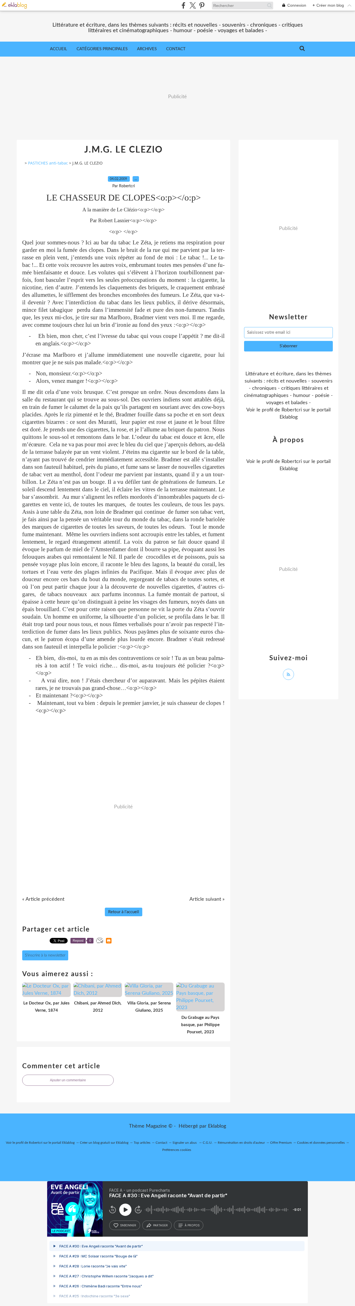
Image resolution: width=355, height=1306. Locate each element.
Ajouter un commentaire (68, 1080)
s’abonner (128, 1225)
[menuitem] (58, 49)
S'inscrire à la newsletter (45, 955)
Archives (147, 49)
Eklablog (217, 1126)
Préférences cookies (176, 1149)
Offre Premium (281, 1142)
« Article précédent (43, 899)
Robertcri (292, 410)
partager (160, 1225)
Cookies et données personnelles (321, 1142)
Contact (176, 49)
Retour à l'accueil (123, 912)
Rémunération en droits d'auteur (241, 1142)
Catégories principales (102, 49)
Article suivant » (207, 899)
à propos (192, 1225)
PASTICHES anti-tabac (48, 163)
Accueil (58, 49)
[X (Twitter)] (192, 5)
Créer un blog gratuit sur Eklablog (104, 1142)
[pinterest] (201, 5)
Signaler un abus (185, 1142)
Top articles (142, 1142)
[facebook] (183, 5)
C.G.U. (207, 1142)
